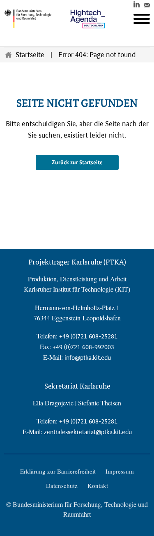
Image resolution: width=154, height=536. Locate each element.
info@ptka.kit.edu (87, 357)
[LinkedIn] (136, 4)
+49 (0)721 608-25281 (88, 336)
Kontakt (97, 485)
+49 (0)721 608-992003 (83, 346)
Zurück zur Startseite (77, 162)
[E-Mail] (147, 4)
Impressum (120, 471)
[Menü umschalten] (141, 19)
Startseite (30, 55)
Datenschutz (62, 485)
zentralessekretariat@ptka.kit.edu (88, 431)
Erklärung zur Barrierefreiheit (58, 471)
